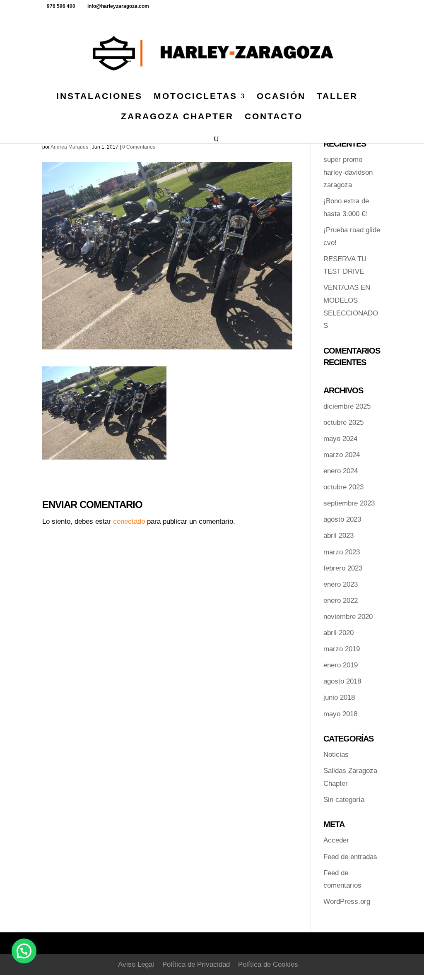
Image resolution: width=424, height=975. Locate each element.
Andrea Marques (69, 147)
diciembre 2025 (347, 406)
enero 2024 (340, 471)
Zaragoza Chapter (177, 117)
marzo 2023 (341, 552)
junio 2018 (339, 697)
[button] (24, 951)
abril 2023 (338, 535)
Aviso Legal (136, 964)
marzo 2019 (341, 649)
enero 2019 (340, 665)
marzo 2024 (341, 455)
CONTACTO (274, 117)
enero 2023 (340, 584)
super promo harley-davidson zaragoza (348, 172)
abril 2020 (338, 633)
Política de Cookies (268, 964)
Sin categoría (343, 800)
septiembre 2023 (349, 503)
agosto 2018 (342, 681)
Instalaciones (99, 97)
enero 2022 (340, 600)
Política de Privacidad (196, 964)
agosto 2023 (342, 519)
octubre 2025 (343, 422)
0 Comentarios (138, 147)
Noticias (336, 754)
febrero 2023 (342, 568)
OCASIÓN (281, 97)
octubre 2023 (343, 487)
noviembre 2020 (348, 617)
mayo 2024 (340, 439)
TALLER (337, 97)
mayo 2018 (340, 714)
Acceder (336, 840)
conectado (129, 521)
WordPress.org (346, 901)
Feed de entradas (350, 857)
